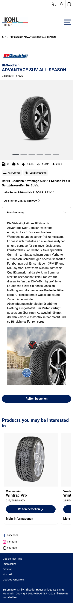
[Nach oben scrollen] (63, 595)
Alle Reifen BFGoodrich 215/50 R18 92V (27, 192)
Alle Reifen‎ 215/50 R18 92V (20, 200)
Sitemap (7, 569)
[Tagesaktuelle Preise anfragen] (69, 4)
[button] (7, 37)
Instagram (12, 541)
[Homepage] (2, 37)
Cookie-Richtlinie (12, 558)
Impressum (9, 563)
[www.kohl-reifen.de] (14, 22)
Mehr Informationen (19, 518)
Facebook (12, 535)
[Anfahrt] (61, 4)
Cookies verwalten (13, 579)
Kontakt (7, 574)
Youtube (11, 547)
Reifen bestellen (37, 398)
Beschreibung (15, 212)
